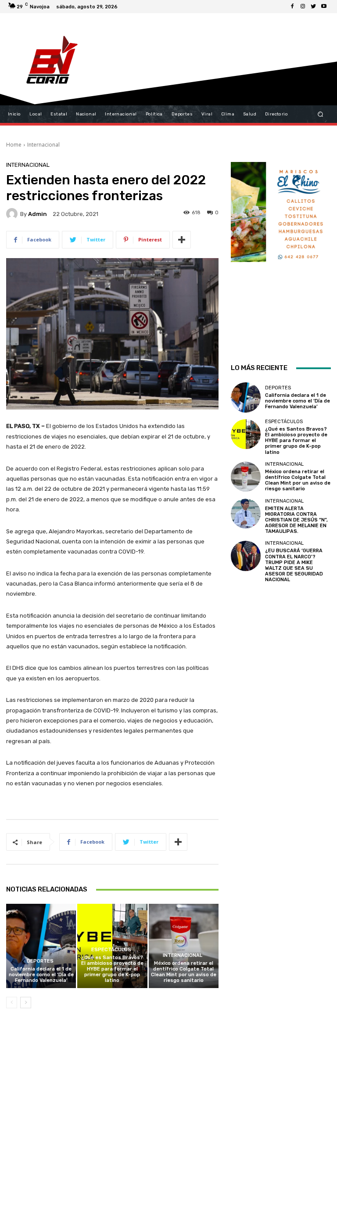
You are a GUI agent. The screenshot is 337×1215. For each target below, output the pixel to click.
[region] (281, 251)
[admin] (13, 213)
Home (14, 144)
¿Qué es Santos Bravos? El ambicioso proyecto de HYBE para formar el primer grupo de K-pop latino (112, 969)
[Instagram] (303, 6)
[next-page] (25, 1002)
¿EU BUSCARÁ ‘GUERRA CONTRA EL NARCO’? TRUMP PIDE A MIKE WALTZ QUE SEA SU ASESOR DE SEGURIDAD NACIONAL (294, 565)
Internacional (43, 144)
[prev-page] (11, 1002)
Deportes (40, 961)
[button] (320, 114)
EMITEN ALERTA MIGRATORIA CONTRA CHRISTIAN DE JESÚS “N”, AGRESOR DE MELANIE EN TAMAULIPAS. (296, 520)
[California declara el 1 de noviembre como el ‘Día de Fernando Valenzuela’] (41, 946)
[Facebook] (292, 6)
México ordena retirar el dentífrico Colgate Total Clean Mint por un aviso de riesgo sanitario (183, 972)
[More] (181, 239)
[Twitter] (313, 6)
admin (37, 214)
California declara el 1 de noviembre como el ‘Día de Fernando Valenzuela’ (41, 974)
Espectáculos (111, 949)
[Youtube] (324, 6)
